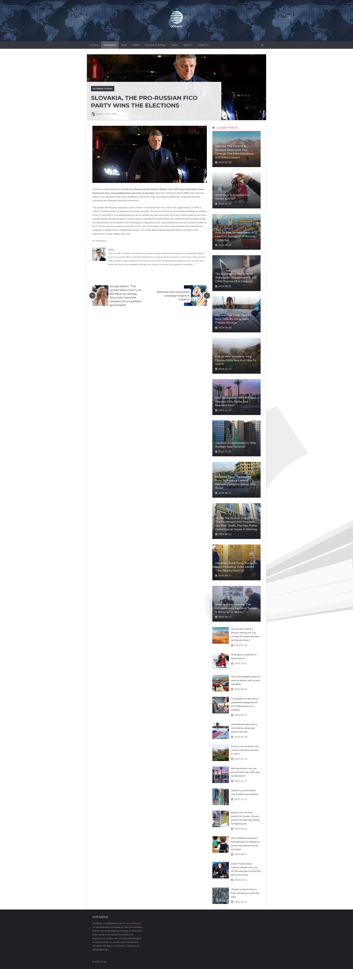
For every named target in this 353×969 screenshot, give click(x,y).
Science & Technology (155, 45)
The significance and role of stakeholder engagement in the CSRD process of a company (236, 277)
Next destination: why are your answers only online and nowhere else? (235, 401)
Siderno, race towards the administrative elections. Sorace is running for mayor (236, 608)
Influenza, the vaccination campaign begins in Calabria (173, 295)
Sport (124, 45)
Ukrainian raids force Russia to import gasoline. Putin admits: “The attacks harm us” (236, 566)
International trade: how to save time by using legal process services (233, 318)
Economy (94, 45)
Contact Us (203, 45)
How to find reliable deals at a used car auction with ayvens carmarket (236, 236)
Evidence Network (132, 923)
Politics (135, 45)
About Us (187, 45)
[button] (262, 45)
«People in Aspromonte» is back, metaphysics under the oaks (245, 893)
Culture (174, 45)
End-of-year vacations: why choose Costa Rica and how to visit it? (235, 360)
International (110, 45)
